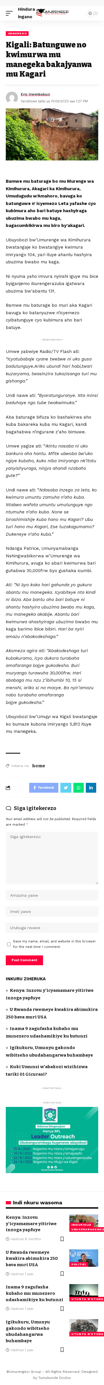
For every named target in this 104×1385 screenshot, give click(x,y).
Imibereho (17, 33)
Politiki (78, 1264)
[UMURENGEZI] (52, 13)
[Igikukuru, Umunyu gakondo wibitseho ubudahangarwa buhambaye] (83, 1327)
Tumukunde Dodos (54, 1378)
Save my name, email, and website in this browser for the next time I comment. (54, 944)
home (38, 765)
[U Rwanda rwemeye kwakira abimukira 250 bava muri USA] (83, 1258)
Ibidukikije (81, 1224)
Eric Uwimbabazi (35, 94)
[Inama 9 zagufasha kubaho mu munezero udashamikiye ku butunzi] (83, 1292)
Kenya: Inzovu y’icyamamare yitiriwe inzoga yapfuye (31, 1224)
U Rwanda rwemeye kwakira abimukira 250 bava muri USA (32, 1259)
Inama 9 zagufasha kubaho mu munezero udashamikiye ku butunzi (34, 1293)
